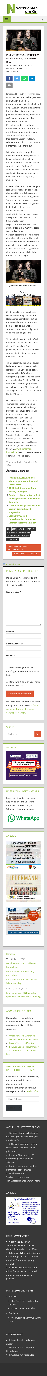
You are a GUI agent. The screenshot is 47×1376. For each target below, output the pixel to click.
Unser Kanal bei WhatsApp (22, 1035)
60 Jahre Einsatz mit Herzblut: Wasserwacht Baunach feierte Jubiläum (22, 1147)
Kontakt (13, 1296)
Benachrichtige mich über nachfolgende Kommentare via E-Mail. (22, 671)
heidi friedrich (24, 532)
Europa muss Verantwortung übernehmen (20, 973)
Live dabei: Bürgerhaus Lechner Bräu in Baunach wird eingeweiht (24, 509)
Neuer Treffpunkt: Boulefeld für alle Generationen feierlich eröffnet (21, 1245)
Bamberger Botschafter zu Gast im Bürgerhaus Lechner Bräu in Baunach (24, 498)
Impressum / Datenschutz (24, 1308)
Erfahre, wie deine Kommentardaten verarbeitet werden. (22, 709)
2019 (14, 529)
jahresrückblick (13, 536)
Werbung (13, 1313)
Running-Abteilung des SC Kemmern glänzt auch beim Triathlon (20, 1159)
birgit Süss (31, 529)
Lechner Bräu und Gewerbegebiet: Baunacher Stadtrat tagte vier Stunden (22, 519)
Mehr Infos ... (33, 1091)
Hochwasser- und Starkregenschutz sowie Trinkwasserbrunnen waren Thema (23, 1177)
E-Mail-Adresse (14, 643)
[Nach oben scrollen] (42, 1371)
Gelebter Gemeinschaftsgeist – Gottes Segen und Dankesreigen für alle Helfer (22, 1136)
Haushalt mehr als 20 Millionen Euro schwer (21, 965)
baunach (21, 529)
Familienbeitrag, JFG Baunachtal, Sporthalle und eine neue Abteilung (23, 995)
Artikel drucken (13, 564)
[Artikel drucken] (4, 564)
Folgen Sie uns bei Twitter (21, 1043)
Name (10, 631)
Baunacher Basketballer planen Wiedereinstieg (21, 981)
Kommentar (13, 591)
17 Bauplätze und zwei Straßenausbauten (18, 548)
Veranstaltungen (13, 71)
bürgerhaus (12, 532)
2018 (9, 529)
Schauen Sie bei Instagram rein (24, 1046)
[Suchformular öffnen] (42, 19)
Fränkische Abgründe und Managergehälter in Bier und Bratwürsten (23, 481)
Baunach (23, 68)
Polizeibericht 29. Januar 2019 (25, 554)
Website (10, 655)
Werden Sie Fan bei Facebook (23, 1039)
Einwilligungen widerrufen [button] (21, 1354)
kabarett (25, 536)
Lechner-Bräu (12, 539)
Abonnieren (14, 1107)
